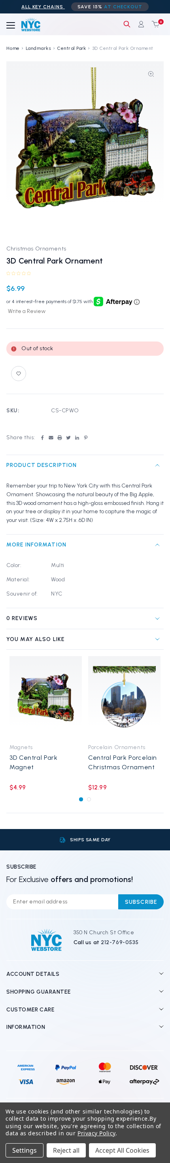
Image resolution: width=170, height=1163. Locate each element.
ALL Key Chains (43, 6)
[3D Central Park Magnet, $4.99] (45, 697)
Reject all (66, 1150)
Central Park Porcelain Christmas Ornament (122, 762)
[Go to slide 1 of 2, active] (81, 799)
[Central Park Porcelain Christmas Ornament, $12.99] (124, 697)
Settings (24, 1150)
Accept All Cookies (122, 1150)
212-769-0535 (120, 942)
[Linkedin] (77, 437)
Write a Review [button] (26, 311)
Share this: (20, 437)
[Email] (51, 437)
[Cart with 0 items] (153, 24)
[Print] (59, 437)
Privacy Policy (96, 1133)
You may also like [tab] (35, 639)
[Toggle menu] (10, 25)
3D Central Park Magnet (33, 762)
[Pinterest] (85, 437)
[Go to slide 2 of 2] (89, 799)
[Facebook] (42, 437)
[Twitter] (68, 437)
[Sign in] (141, 24)
